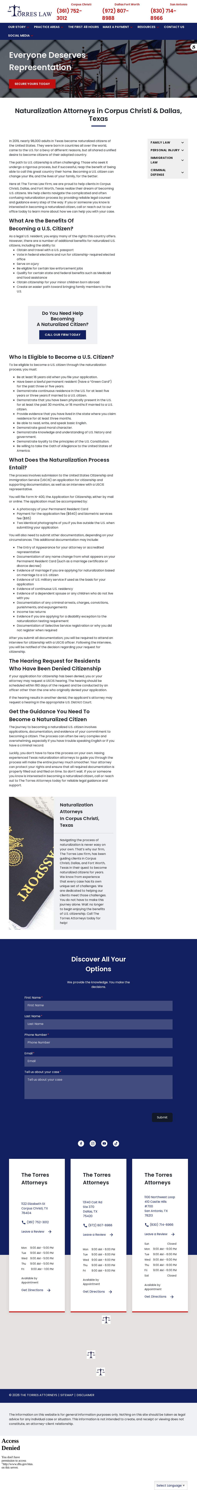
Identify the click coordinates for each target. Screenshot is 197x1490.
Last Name (32, 1016)
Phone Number (35, 1035)
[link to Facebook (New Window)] (81, 1143)
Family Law (160, 142)
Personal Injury (165, 150)
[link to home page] (29, 11)
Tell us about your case (41, 1072)
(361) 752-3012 (37, 1222)
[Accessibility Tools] (193, 47)
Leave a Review (33, 1231)
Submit (162, 1117)
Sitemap (66, 1395)
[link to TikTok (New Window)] (116, 1143)
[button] (28, 27)
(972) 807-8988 (100, 1225)
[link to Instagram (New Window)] (93, 1143)
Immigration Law (162, 160)
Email (28, 1053)
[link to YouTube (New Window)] (104, 1143)
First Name (32, 997)
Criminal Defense (158, 172)
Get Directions (32, 1290)
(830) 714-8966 (161, 1224)
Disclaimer (85, 1395)
